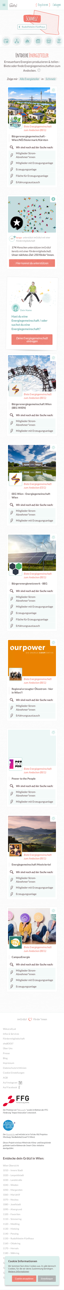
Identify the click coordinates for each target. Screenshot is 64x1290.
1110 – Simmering (12, 1219)
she (8, 1043)
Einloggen (57, 5)
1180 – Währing (11, 1253)
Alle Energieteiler (29, 79)
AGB (5, 1077)
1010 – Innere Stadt (13, 1170)
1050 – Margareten (12, 1189)
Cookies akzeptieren (24, 1278)
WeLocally (22, 1110)
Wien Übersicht (11, 1165)
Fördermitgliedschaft (14, 1038)
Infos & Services (11, 1033)
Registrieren (43, 5)
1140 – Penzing (11, 1233)
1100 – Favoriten (11, 1214)
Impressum (8, 1063)
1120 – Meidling (11, 1224)
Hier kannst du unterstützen (32, 263)
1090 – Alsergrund (12, 1209)
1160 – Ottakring (11, 1243)
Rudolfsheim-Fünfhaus (33, 27)
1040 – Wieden (10, 1185)
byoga (19, 237)
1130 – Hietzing (11, 1228)
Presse (6, 1053)
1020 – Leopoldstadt (13, 1175)
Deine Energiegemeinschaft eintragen (32, 339)
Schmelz (51, 79)
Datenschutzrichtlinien (14, 1067)
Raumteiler (10, 1134)
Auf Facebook (10, 1087)
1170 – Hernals (11, 1248)
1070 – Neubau (11, 1199)
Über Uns (7, 1048)
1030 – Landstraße (12, 1180)
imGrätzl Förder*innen (32, 1019)
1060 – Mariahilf (11, 1194)
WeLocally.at (9, 1028)
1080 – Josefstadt (12, 1204)
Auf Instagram (10, 1082)
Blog (5, 1058)
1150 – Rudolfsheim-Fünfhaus (18, 1238)
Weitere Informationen (18, 1271)
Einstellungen (47, 1278)
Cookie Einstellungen (13, 1072)
